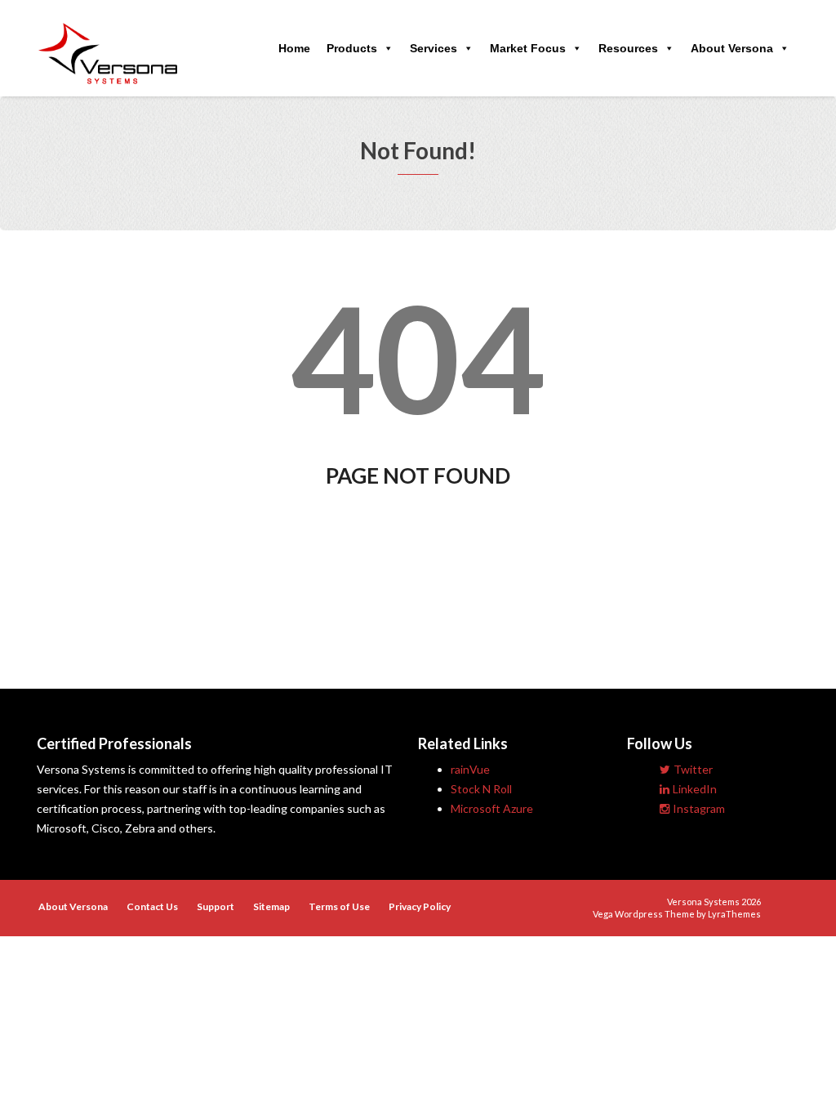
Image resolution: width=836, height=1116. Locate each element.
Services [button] (433, 48)
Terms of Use (339, 906)
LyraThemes (734, 913)
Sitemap (271, 906)
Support (215, 906)
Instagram (699, 808)
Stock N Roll (481, 789)
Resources (628, 48)
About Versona (732, 48)
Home (294, 48)
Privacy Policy (420, 906)
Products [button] (352, 48)
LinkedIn (695, 789)
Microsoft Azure (492, 808)
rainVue (470, 769)
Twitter (693, 769)
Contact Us (152, 906)
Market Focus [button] (528, 48)
